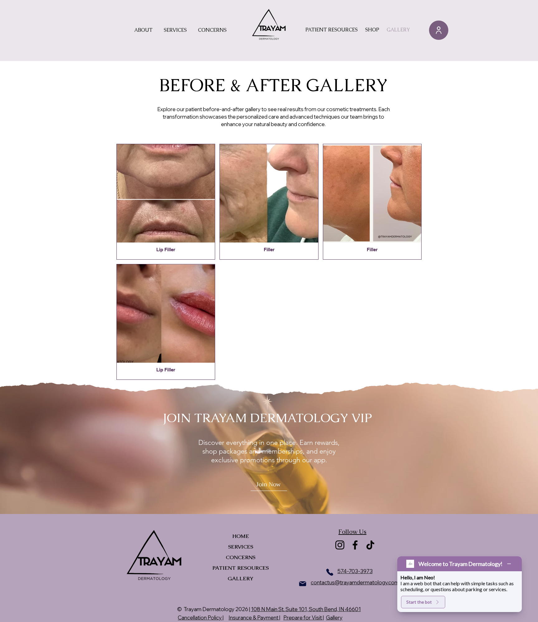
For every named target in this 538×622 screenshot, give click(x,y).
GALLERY (240, 578)
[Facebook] (355, 545)
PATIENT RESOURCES (240, 567)
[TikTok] (370, 545)
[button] (143, 30)
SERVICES (240, 546)
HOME (240, 536)
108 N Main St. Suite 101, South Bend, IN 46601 (306, 609)
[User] (438, 30)
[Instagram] (340, 545)
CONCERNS (240, 557)
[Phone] (329, 572)
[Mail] (303, 584)
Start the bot (419, 602)
